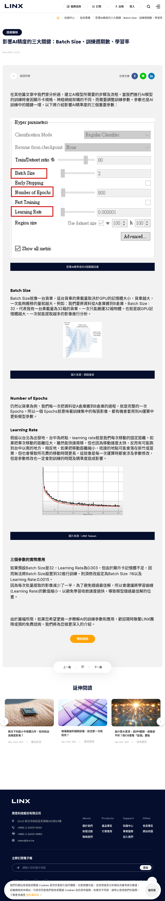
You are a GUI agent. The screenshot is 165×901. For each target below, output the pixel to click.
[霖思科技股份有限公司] (14, 6)
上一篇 (67, 667)
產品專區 (107, 825)
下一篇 (98, 667)
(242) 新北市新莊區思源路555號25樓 (39, 821)
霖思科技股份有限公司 (26, 813)
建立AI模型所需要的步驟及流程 (91, 94)
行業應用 (107, 831)
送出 (145, 867)
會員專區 (148, 825)
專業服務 (128, 831)
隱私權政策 (32, 894)
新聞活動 (87, 831)
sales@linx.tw (26, 840)
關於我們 (87, 825)
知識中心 (128, 825)
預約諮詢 (82, 639)
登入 (132, 6)
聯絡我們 (87, 836)
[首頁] (58, 18)
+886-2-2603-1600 (30, 827)
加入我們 (128, 836)
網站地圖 (148, 831)
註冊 (121, 6)
